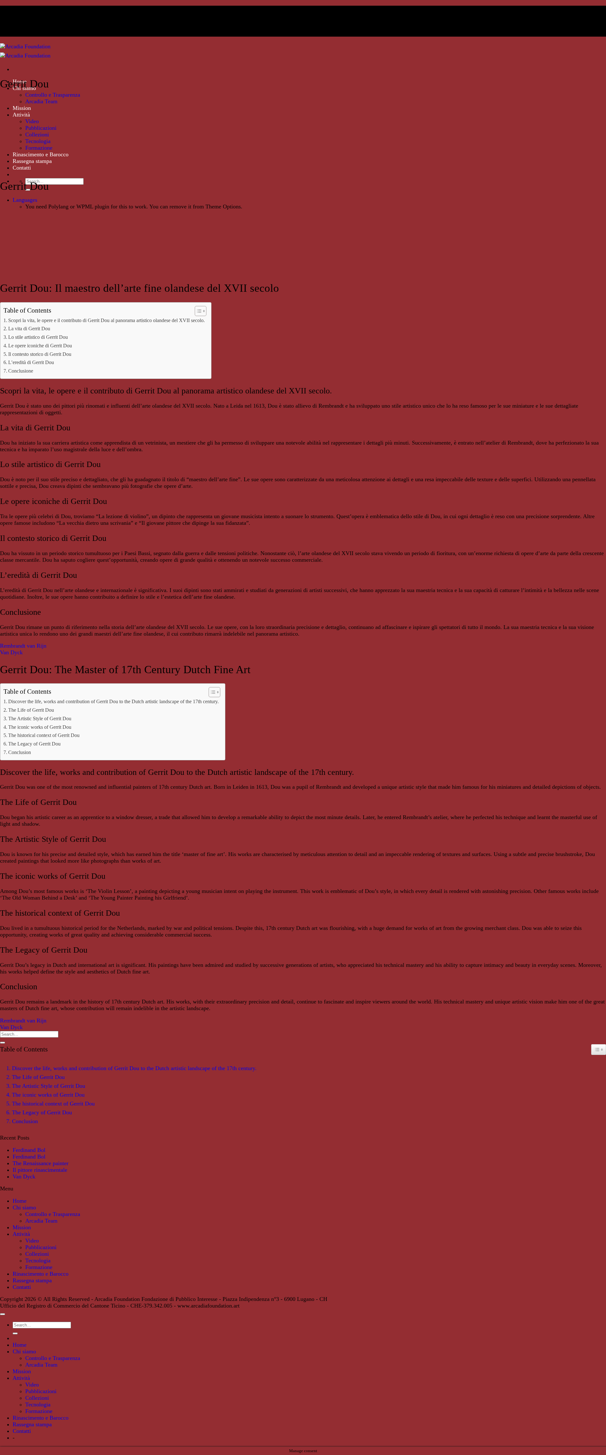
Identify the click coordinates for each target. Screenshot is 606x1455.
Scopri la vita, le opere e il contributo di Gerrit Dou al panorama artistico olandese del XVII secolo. (106, 320)
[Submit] (2, 1043)
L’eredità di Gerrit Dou (31, 362)
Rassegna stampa (32, 161)
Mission (22, 108)
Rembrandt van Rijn (23, 646)
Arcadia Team (41, 101)
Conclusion (19, 752)
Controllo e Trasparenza (52, 95)
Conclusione (20, 371)
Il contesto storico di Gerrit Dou (39, 354)
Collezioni (37, 134)
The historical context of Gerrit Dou (44, 735)
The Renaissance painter (40, 1163)
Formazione (38, 148)
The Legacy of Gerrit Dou (34, 743)
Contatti (22, 168)
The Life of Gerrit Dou (31, 710)
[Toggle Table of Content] (197, 311)
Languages (25, 200)
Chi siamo (24, 1207)
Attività (21, 114)
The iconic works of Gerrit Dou (39, 727)
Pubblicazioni (40, 128)
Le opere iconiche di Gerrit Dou (40, 345)
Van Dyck (11, 652)
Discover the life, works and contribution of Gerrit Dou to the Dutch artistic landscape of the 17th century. (113, 701)
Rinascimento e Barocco (40, 154)
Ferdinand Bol (29, 1150)
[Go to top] (2, 1314)
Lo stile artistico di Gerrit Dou (38, 337)
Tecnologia (37, 141)
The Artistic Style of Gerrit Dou (39, 718)
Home (20, 1201)
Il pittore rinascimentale (40, 1170)
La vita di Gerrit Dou (29, 328)
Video (32, 121)
